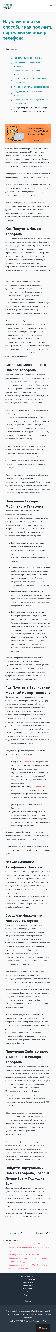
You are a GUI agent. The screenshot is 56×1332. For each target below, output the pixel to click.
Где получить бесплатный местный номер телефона (30, 80)
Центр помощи (28, 1288)
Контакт (28, 1301)
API (28, 1292)
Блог (28, 1298)
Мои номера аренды (28, 1285)
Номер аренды (28, 1282)
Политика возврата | (12, 1314)
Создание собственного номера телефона (28, 64)
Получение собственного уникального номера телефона (31, 101)
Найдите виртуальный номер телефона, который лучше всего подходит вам (32, 109)
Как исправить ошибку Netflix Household (26, 1254)
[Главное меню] (50, 6)
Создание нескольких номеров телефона (28, 93)
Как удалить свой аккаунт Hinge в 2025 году (27, 1244)
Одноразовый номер (28, 1276)
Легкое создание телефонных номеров (31, 87)
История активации (28, 1279)
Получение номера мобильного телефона (28, 72)
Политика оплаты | (43, 1311)
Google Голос (29, 762)
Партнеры (28, 1295)
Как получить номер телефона (27, 58)
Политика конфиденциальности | (32, 1314)
